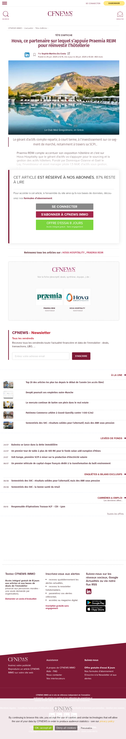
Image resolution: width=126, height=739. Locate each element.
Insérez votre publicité (19, 665)
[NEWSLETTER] (120, 14)
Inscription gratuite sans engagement (57, 607)
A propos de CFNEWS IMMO (60, 667)
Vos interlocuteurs (55, 678)
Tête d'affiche (63, 35)
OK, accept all (43, 728)
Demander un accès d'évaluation (21, 598)
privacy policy (107, 721)
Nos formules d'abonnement (98, 671)
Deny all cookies (66, 728)
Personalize (86, 728)
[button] (5, 12)
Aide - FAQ (51, 671)
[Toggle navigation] (3, 3)
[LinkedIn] (28, 54)
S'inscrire (81, 356)
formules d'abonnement (38, 198)
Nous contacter (54, 674)
